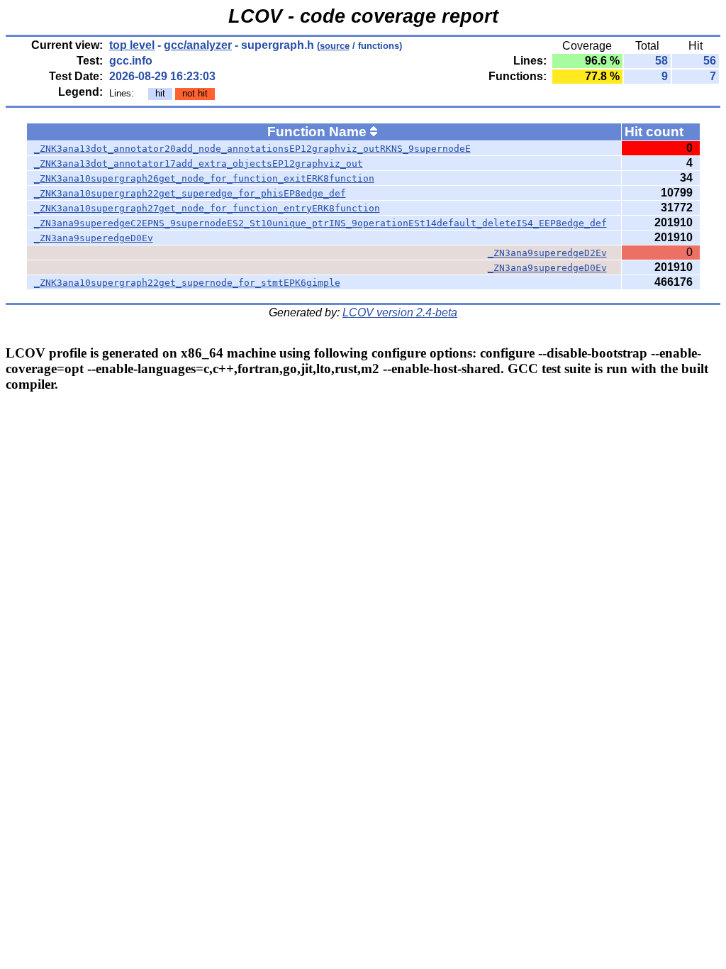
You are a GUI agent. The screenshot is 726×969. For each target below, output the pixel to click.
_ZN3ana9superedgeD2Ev (547, 253)
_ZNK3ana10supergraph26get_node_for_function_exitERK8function (204, 178)
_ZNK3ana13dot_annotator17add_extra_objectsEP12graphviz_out (198, 163)
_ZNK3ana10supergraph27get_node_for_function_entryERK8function (207, 208)
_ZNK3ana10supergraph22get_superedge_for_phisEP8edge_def (190, 193)
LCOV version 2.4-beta (399, 312)
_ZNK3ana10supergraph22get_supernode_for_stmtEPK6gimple (187, 282)
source (335, 45)
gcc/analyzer (198, 45)
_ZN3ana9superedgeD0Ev (93, 238)
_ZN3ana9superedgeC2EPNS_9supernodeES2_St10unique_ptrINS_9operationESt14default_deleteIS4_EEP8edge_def (320, 223)
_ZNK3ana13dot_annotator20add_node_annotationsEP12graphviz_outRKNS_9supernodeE (252, 148)
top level (132, 45)
